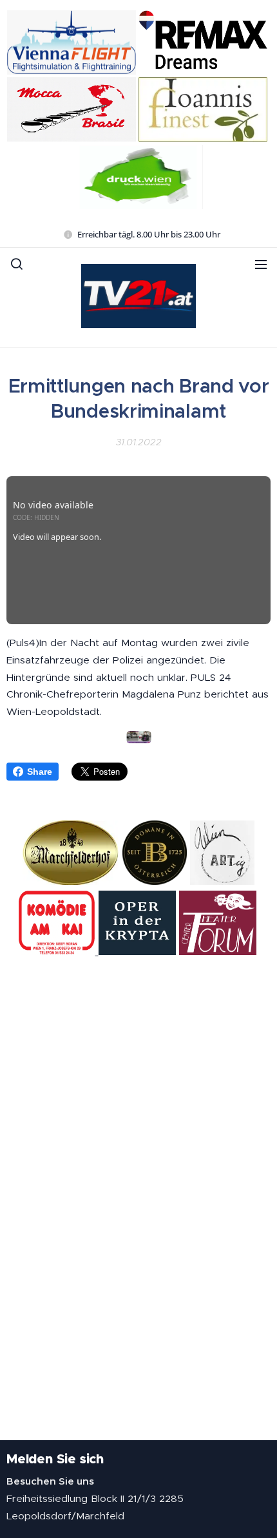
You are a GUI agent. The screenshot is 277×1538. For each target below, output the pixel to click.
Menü (261, 264)
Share (39, 771)
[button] (16, 264)
